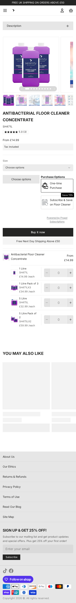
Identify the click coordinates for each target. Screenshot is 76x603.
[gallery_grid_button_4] (39, 88)
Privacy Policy (12, 486)
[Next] (54, 89)
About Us (8, 456)
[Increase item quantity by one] (70, 273)
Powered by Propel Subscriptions (57, 219)
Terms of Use (11, 496)
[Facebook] (11, 570)
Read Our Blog (12, 506)
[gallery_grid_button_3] (36, 88)
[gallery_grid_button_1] (31, 88)
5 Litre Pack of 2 (27, 315)
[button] (21, 179)
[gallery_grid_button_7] (47, 88)
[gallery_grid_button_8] (50, 88)
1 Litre (22, 268)
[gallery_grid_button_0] (27, 88)
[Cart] (70, 10)
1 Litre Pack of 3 (28, 283)
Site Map (8, 516)
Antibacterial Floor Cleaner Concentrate (27, 256)
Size (5, 160)
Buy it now (38, 232)
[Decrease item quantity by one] (46, 273)
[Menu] (6, 10)
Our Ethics (9, 466)
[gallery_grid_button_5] (42, 88)
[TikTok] (5, 570)
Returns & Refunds (14, 476)
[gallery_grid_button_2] (34, 88)
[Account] (61, 10)
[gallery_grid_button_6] (45, 88)
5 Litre (23, 298)
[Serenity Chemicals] (13, 10)
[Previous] (22, 89)
